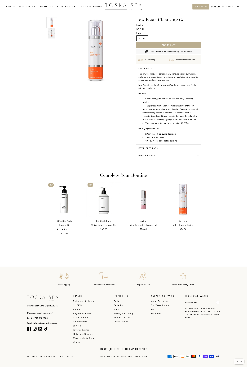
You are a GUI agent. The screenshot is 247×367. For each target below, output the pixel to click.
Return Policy (141, 356)
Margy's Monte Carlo (84, 338)
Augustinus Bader (82, 313)
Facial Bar (119, 305)
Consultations (121, 321)
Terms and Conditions (109, 356)
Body (116, 309)
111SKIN (77, 305)
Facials (117, 301)
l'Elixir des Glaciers (83, 334)
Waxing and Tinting (123, 313)
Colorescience (80, 321)
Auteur (76, 309)
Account (227, 6)
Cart (238, 6)
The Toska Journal (160, 305)
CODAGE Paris (80, 317)
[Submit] (217, 302)
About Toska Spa (159, 301)
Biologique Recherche (84, 301)
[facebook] (29, 329)
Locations (156, 313)
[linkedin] (40, 329)
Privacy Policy (127, 356)
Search (215, 6)
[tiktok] (46, 329)
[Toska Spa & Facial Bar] (123, 6)
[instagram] (35, 329)
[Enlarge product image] (95, 51)
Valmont (77, 342)
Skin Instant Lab (122, 317)
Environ (140, 25)
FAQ (153, 309)
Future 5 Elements (82, 330)
